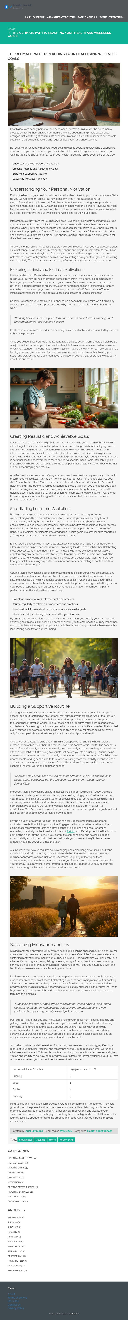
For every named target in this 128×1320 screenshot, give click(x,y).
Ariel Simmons (34, 1131)
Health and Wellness (99, 1131)
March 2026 (15, 1241)
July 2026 (14, 1222)
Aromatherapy (18, 1201)
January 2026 (16, 1251)
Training (71, 831)
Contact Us (14, 1304)
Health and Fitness (20, 1192)
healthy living (67, 1140)
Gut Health (16, 1177)
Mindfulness (17, 1197)
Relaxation (16, 1172)
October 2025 (16, 1266)
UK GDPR (13, 1301)
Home (11, 29)
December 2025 (17, 1256)
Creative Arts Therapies (23, 1187)
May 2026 (14, 1232)
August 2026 (16, 1217)
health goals (25, 1140)
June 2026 (14, 1227)
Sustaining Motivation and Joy (29, 178)
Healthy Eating (18, 1168)
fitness (52, 1140)
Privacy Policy (16, 1308)
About (11, 1294)
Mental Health (18, 1163)
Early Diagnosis (87, 17)
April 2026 (14, 1237)
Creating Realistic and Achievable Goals (35, 168)
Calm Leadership (35, 17)
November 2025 (17, 1261)
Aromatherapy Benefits (61, 17)
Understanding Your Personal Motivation (35, 163)
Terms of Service (17, 1297)
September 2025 (17, 1270)
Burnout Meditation (111, 17)
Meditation (15, 1182)
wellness (40, 1140)
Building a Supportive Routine (29, 173)
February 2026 (17, 1246)
